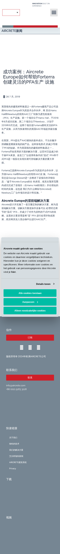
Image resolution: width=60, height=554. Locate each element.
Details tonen (43, 283)
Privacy (12, 468)
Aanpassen (28, 301)
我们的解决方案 (16, 450)
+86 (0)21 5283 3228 (16, 389)
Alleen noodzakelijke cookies (30, 310)
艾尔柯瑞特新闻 (16, 456)
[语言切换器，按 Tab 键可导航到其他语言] (11, 12)
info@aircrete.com (15, 385)
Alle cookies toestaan (30, 293)
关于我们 (13, 437)
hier (13, 272)
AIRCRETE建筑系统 (18, 462)
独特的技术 (14, 443)
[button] (54, 12)
